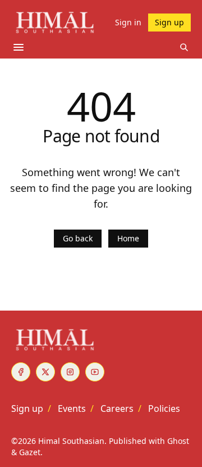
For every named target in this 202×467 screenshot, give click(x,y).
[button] (27, 408)
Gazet (29, 452)
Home (128, 238)
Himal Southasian (71, 440)
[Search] (184, 47)
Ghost (178, 440)
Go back (78, 238)
